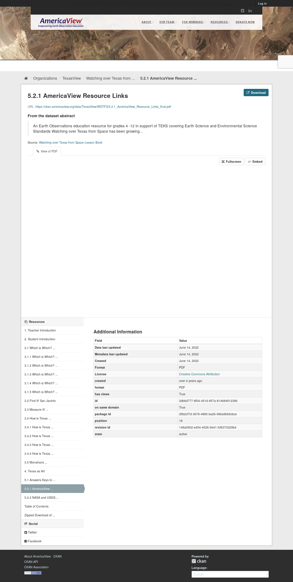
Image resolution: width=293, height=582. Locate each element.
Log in (262, 3)
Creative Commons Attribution (199, 374)
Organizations (45, 78)
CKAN (199, 561)
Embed (257, 161)
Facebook (34, 541)
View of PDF (48, 151)
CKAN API (31, 561)
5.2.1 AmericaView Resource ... (168, 78)
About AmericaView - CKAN (43, 556)
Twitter (32, 532)
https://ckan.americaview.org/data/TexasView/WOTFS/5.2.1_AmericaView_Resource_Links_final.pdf (103, 106)
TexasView (71, 78)
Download (258, 92)
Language (199, 567)
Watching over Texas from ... (110, 78)
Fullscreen (233, 161)
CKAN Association (36, 567)
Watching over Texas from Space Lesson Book (70, 142)
